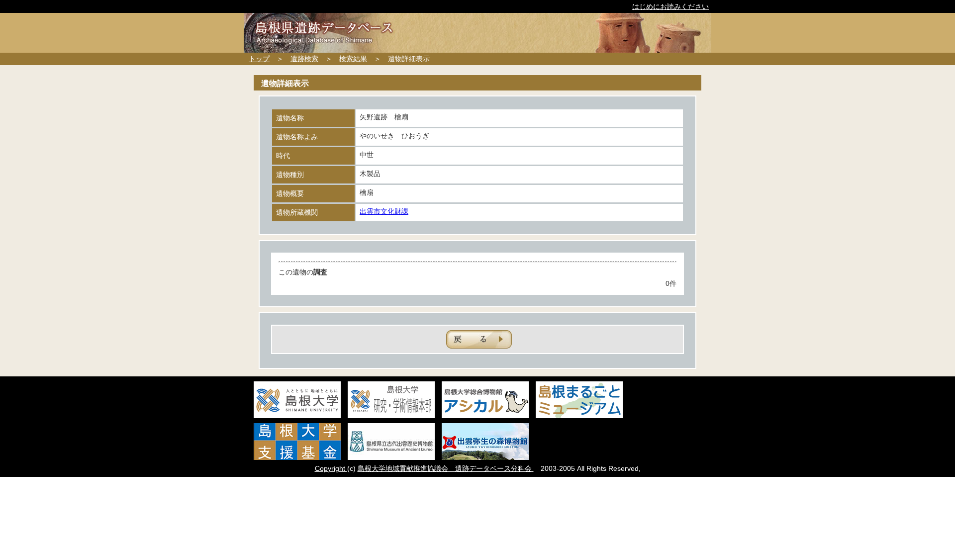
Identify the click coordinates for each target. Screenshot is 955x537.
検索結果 (353, 59)
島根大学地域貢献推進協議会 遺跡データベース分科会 (446, 468)
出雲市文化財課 (384, 211)
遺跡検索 (304, 59)
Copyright (331, 468)
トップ (259, 59)
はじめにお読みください (670, 6)
